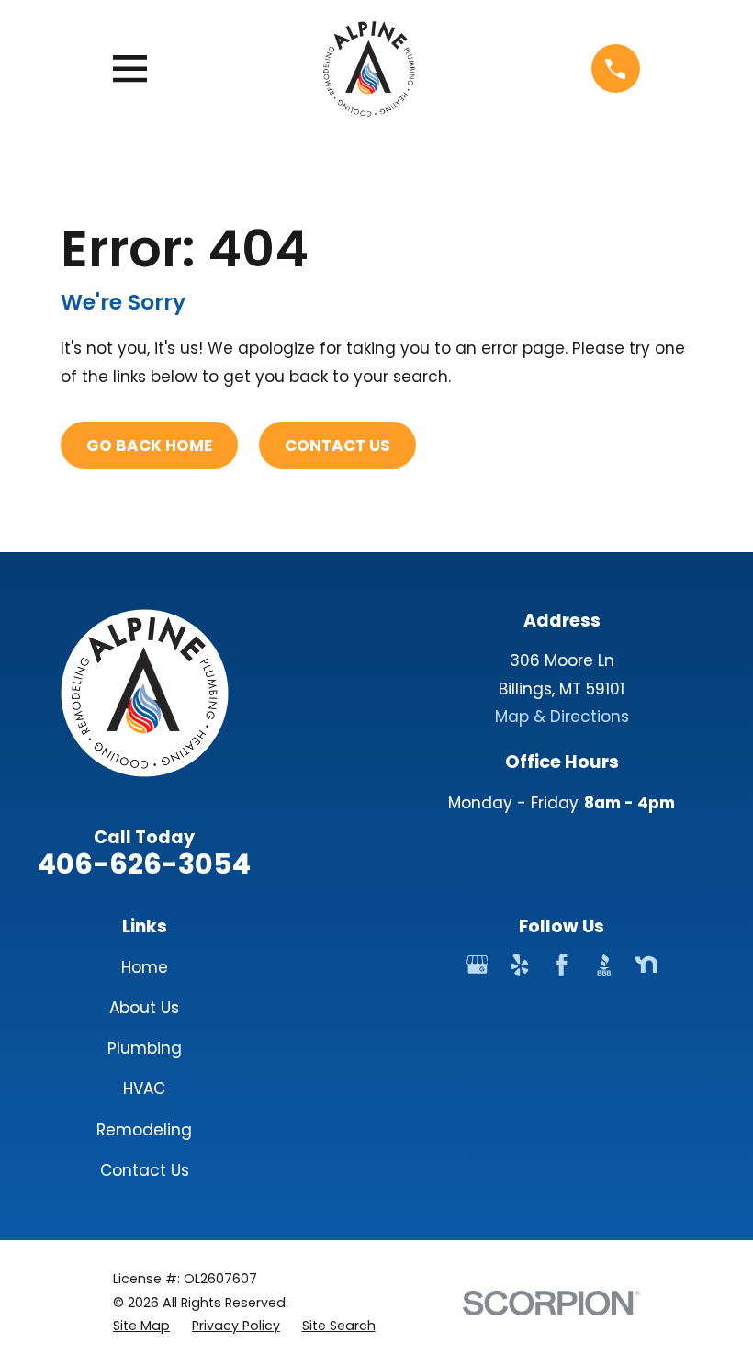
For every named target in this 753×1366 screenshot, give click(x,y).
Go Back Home (149, 446)
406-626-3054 (144, 864)
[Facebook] (562, 965)
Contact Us (337, 446)
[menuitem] (141, 1326)
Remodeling (144, 1130)
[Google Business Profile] (477, 965)
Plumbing (144, 1048)
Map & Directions (562, 717)
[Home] (369, 69)
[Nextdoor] (646, 965)
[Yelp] (520, 965)
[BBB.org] (604, 965)
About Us (144, 1008)
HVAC (144, 1089)
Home (144, 967)
